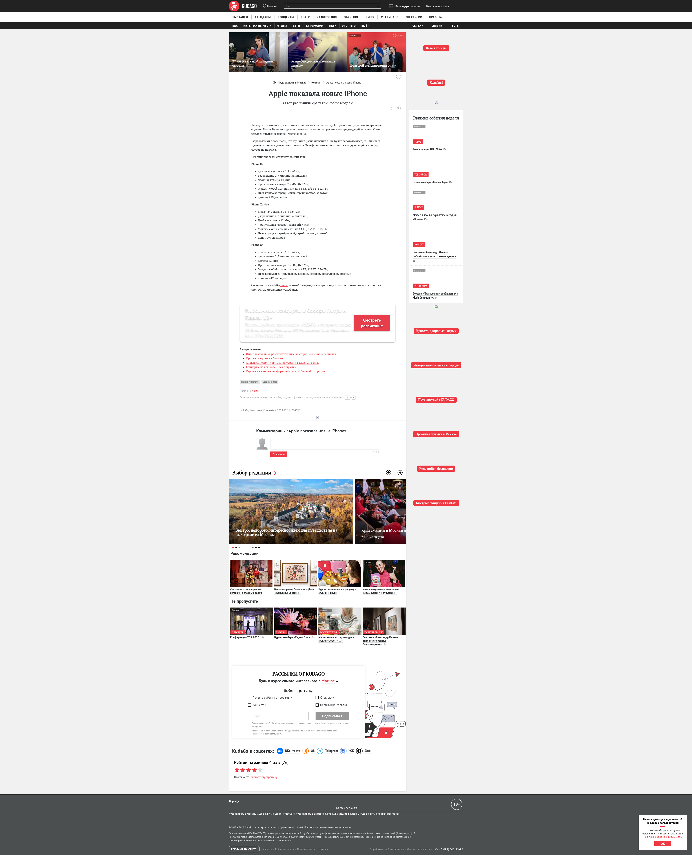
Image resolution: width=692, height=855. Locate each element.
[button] (388, 472)
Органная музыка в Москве (264, 358)
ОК (662, 843)
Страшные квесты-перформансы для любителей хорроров (285, 371)
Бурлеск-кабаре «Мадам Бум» (294, 637)
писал (284, 285)
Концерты (259, 705)
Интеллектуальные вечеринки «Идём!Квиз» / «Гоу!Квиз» (381, 591)
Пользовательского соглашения (266, 733)
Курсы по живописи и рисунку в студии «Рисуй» (337, 591)
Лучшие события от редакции (272, 698)
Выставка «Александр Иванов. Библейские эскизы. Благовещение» (381, 640)
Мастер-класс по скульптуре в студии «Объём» (336, 639)
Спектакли (327, 698)
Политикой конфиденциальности (662, 836)
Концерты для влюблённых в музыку (271, 367)
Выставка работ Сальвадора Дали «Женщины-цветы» (294, 591)
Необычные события (333, 705)
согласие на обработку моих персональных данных (280, 723)
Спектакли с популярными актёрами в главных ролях (282, 362)
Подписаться (332, 716)
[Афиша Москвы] (243, 6)
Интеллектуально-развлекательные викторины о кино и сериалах (291, 354)
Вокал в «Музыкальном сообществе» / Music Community (435, 295)
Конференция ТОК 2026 (247, 637)
